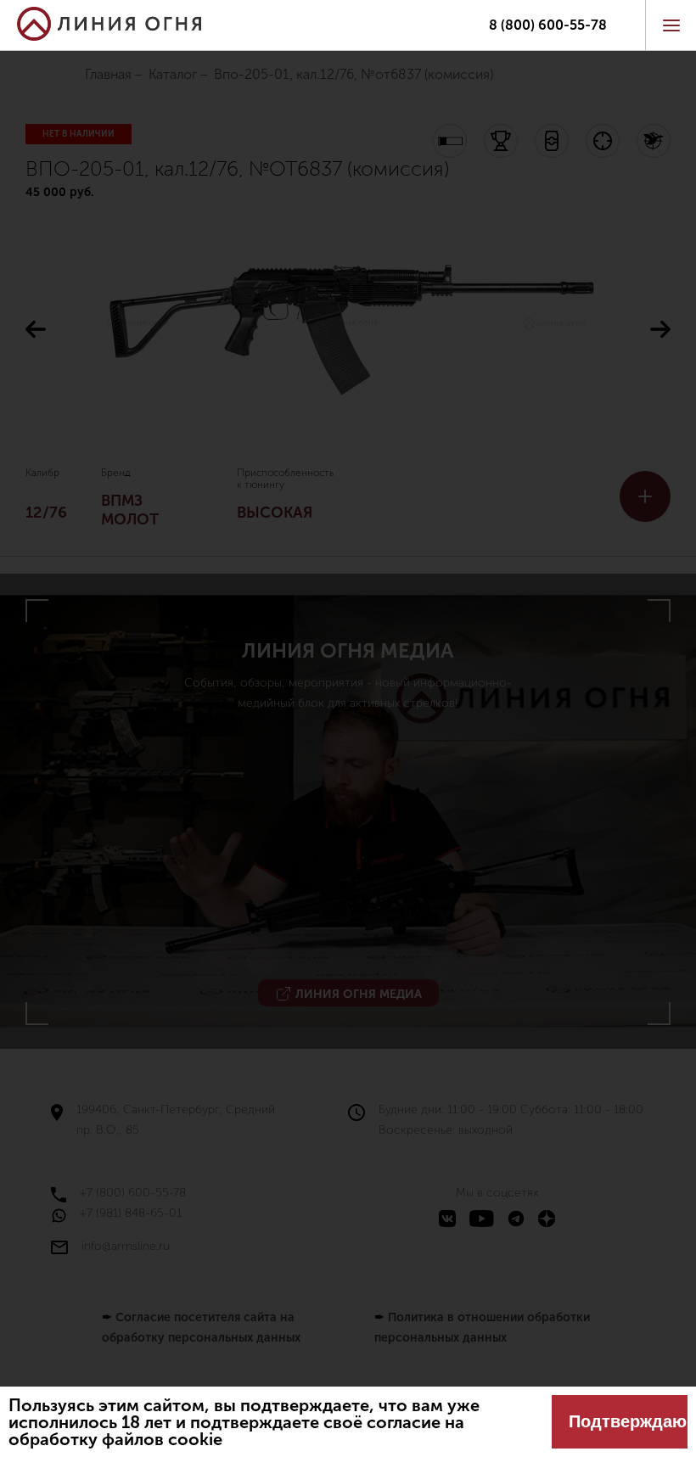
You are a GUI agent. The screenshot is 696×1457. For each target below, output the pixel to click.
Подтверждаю (628, 1421)
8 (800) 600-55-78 (548, 25)
